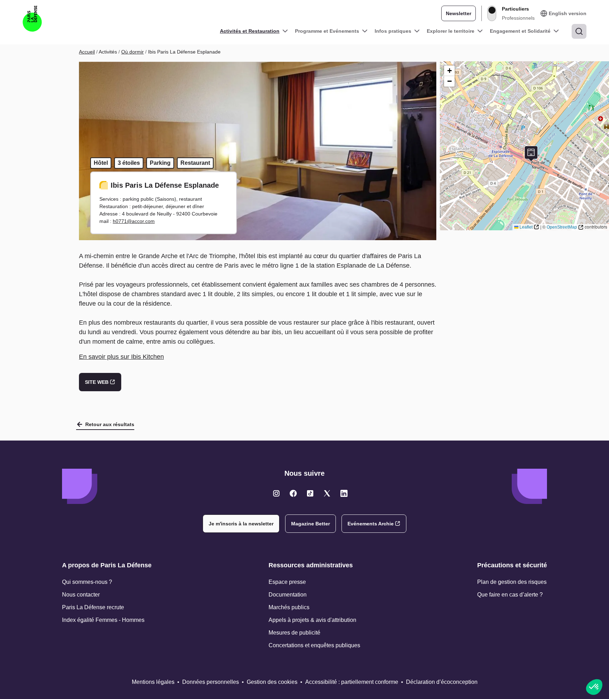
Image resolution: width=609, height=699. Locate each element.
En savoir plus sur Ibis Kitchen (121, 356)
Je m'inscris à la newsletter (241, 523)
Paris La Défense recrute (93, 607)
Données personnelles (210, 682)
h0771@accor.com (134, 221)
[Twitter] (276, 493)
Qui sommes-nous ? (87, 582)
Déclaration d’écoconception (442, 682)
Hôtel (101, 163)
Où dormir (132, 52)
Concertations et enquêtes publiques (314, 645)
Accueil (87, 52)
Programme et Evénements (327, 31)
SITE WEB (97, 382)
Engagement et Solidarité (520, 31)
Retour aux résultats (109, 424)
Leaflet (526, 227)
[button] (531, 154)
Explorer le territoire (450, 31)
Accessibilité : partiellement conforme (351, 682)
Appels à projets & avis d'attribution (312, 620)
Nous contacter (81, 595)
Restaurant (195, 163)
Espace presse (287, 582)
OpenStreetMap (562, 227)
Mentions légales (153, 682)
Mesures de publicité (294, 633)
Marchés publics (289, 607)
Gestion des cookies (272, 682)
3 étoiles (129, 163)
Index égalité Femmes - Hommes (103, 620)
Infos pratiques (393, 31)
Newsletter (458, 13)
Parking (160, 163)
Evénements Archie (370, 523)
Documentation (288, 595)
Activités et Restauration (249, 31)
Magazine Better (310, 523)
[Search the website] (579, 31)
